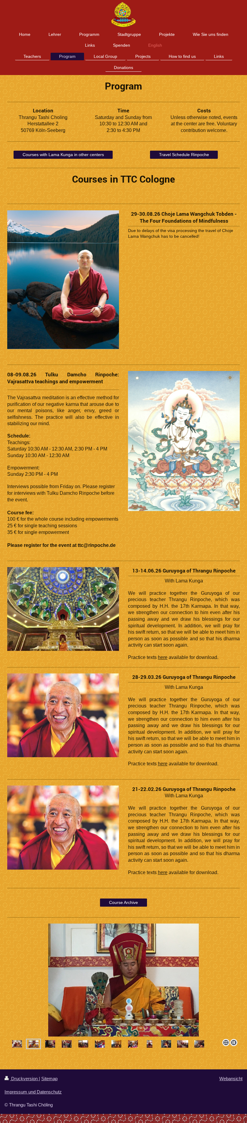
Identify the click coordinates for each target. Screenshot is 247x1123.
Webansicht (230, 1078)
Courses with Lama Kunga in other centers (63, 154)
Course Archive (123, 902)
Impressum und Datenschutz (33, 1091)
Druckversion (24, 1078)
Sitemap (49, 1078)
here (162, 657)
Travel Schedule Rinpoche (184, 154)
